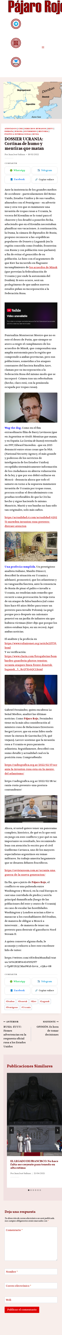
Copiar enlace (44, 179)
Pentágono (12, 1007)
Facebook (17, 179)
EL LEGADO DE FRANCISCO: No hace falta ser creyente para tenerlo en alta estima (34, 1164)
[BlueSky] (16, 62)
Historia (43, 131)
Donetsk (22, 1001)
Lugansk (44, 1001)
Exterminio (30, 131)
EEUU (50, 128)
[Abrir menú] (43, 47)
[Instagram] (16, 43)
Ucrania (26, 1007)
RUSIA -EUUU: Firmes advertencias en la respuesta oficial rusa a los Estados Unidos (14, 1034)
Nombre (12, 1271)
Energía (9, 131)
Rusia (36, 134)
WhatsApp (17, 170)
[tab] (28, 1190)
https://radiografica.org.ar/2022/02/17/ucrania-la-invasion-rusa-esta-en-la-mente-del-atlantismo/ (31, 769)
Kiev (33, 1001)
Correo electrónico (18, 1285)
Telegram (44, 170)
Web (8, 1299)
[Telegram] (16, 24)
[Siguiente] (57, 1130)
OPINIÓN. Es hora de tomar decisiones (48, 1028)
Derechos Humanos (35, 128)
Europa (19, 131)
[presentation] (34, 1114)
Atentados (11, 128)
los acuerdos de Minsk (43, 267)
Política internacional (18, 134)
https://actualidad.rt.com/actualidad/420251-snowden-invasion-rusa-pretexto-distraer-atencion (31, 522)
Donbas (10, 1001)
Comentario (14, 1230)
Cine (20, 128)
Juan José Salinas (17, 154)
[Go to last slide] (11, 1130)
